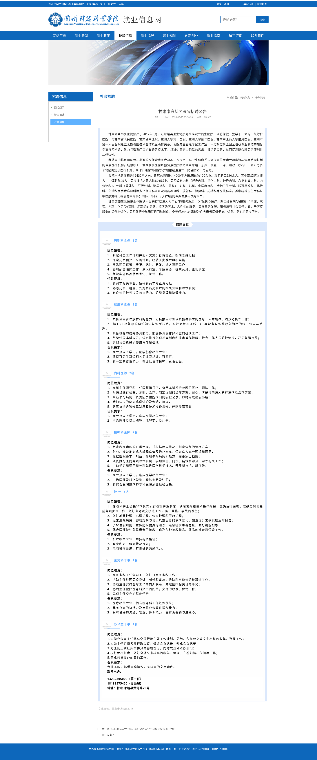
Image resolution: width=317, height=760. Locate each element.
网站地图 (262, 4)
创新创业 (191, 36)
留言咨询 (235, 36)
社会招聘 (59, 121)
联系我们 (257, 36)
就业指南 (213, 36)
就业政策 (103, 36)
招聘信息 (125, 36)
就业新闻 (81, 36)
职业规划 (169, 36)
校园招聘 (59, 114)
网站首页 (59, 36)
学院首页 (248, 4)
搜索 (262, 20)
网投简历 (59, 107)
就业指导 (147, 36)
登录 (219, 4)
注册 (226, 4)
